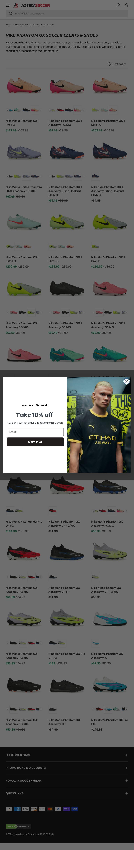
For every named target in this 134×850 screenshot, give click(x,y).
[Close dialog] (126, 381)
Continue (35, 442)
